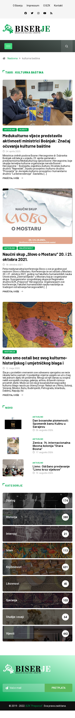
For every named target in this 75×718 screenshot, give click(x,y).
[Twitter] (32, 13)
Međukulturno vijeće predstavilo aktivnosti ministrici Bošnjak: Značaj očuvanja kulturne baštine (36, 140)
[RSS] (51, 13)
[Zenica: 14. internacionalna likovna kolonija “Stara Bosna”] (16, 445)
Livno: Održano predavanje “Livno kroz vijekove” (51, 467)
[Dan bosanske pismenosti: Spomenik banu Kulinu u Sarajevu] (16, 423)
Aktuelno (9, 130)
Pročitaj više (11, 178)
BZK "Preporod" (34, 705)
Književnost (26, 248)
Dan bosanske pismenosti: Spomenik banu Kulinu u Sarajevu (51, 423)
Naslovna (13, 58)
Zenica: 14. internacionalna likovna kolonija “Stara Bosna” (51, 446)
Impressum (33, 5)
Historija (9, 352)
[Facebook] (25, 13)
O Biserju (18, 5)
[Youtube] (44, 13)
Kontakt (58, 5)
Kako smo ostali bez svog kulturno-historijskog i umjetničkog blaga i (35, 360)
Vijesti (23, 130)
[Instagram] (38, 13)
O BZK (46, 5)
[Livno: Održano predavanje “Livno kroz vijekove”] (16, 467)
